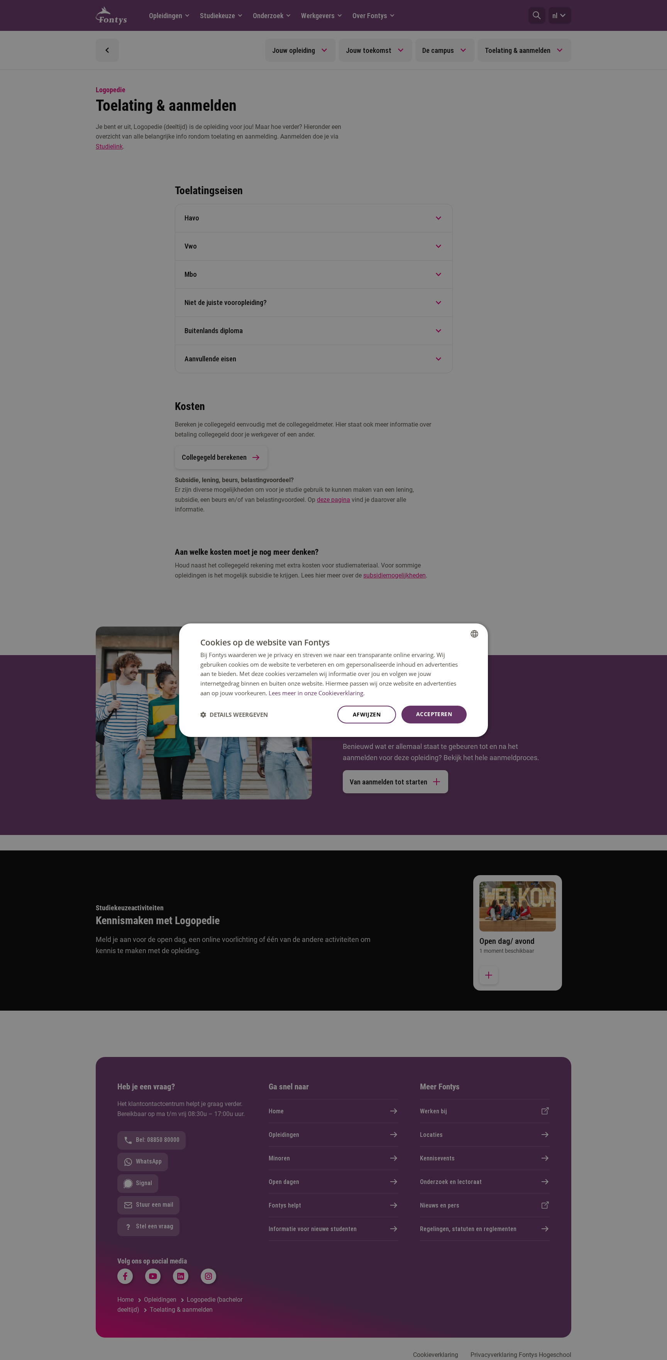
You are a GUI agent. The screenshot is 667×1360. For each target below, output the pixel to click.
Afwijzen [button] (367, 714)
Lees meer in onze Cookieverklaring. (317, 693)
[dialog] (333, 680)
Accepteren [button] (434, 714)
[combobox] (474, 633)
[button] (234, 714)
